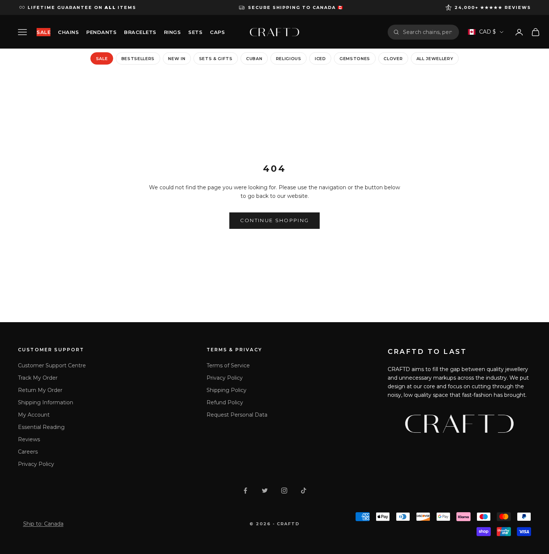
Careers (28, 451)
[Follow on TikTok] (303, 490)
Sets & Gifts (216, 58)
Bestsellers (138, 58)
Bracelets (140, 32)
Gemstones (354, 58)
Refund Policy (225, 402)
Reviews (29, 439)
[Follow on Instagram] (284, 490)
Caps (217, 32)
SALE (43, 32)
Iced (320, 58)
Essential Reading (41, 427)
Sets (195, 32)
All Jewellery (434, 58)
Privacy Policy (36, 464)
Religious (288, 58)
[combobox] (428, 32)
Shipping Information (45, 402)
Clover (393, 58)
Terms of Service (228, 365)
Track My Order (38, 377)
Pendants (101, 32)
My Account (34, 414)
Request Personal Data (237, 414)
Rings (172, 32)
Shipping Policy (226, 390)
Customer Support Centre (52, 365)
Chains (68, 32)
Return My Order (40, 390)
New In (176, 58)
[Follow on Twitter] (265, 490)
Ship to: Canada (43, 523)
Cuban (254, 58)
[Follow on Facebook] (245, 490)
